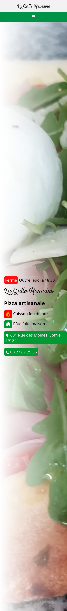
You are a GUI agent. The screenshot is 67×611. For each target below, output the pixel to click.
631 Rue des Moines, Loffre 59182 (33, 337)
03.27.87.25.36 (21, 352)
